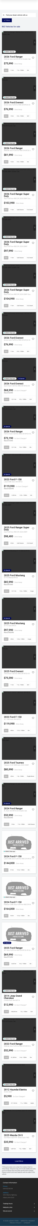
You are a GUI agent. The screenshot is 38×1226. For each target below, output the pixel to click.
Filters (8, 20)
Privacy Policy (16, 1223)
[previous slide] (3, 42)
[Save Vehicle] (33, 58)
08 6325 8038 (8, 1188)
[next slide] (34, 42)
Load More (19, 1161)
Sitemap (27, 1223)
